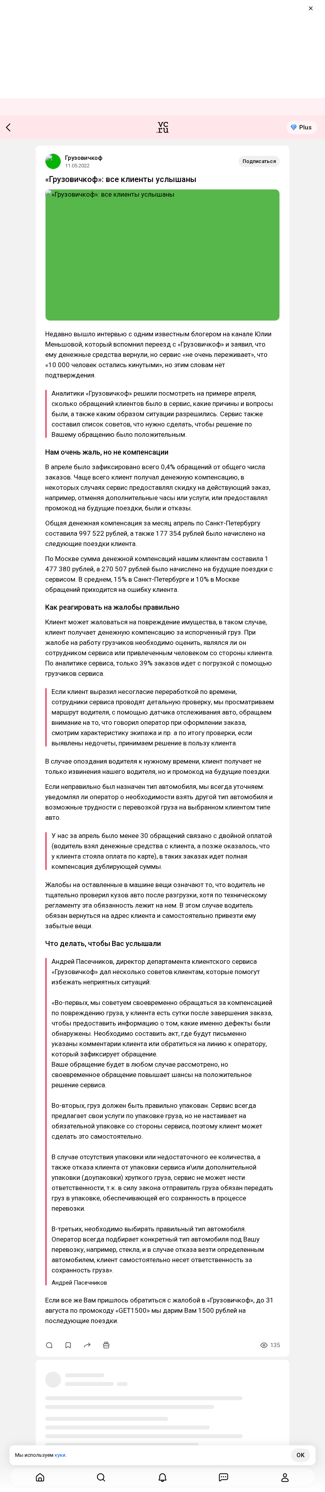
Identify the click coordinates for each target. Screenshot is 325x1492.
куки (60, 1455)
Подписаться (259, 161)
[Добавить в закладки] (68, 1345)
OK (300, 1455)
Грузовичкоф (83, 157)
